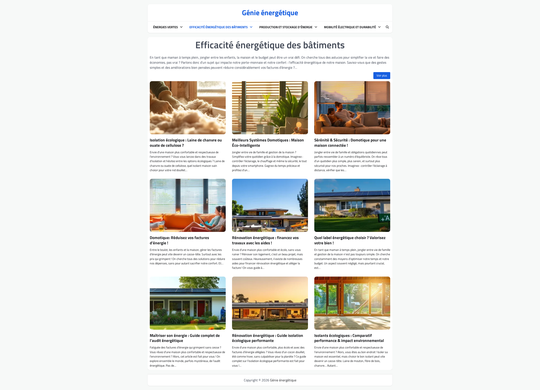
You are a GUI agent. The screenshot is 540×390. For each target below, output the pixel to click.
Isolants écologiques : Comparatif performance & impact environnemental (349, 338)
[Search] (387, 27)
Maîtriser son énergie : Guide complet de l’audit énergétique (185, 338)
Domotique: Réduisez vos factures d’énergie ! (179, 240)
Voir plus (382, 75)
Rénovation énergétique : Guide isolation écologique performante (267, 338)
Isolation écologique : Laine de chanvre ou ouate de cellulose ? (186, 142)
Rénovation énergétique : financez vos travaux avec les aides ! (265, 240)
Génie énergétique (270, 12)
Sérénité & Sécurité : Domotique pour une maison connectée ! (350, 142)
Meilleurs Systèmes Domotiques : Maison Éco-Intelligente (268, 142)
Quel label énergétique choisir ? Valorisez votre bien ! (350, 240)
